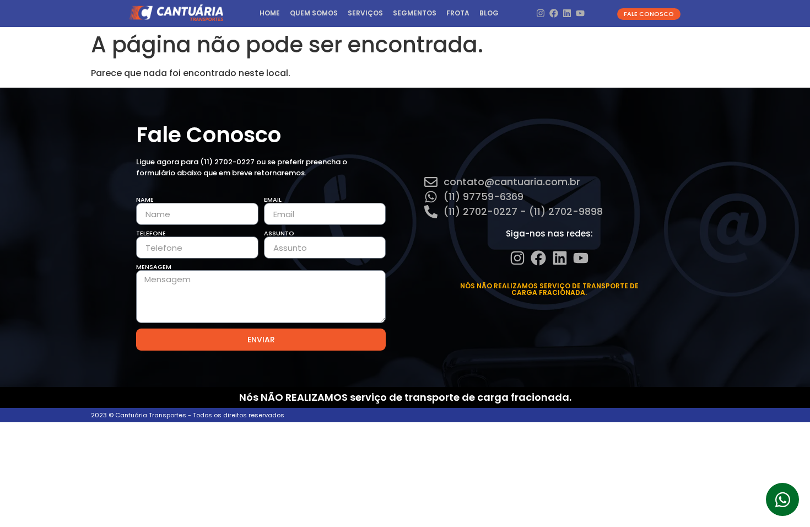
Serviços (365, 13)
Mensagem (153, 267)
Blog (489, 13)
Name (145, 200)
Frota (457, 13)
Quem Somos (314, 13)
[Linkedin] (567, 13)
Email (273, 200)
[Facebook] (553, 13)
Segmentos (414, 13)
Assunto (279, 233)
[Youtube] (580, 13)
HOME (270, 13)
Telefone (151, 233)
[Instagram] (540, 13)
